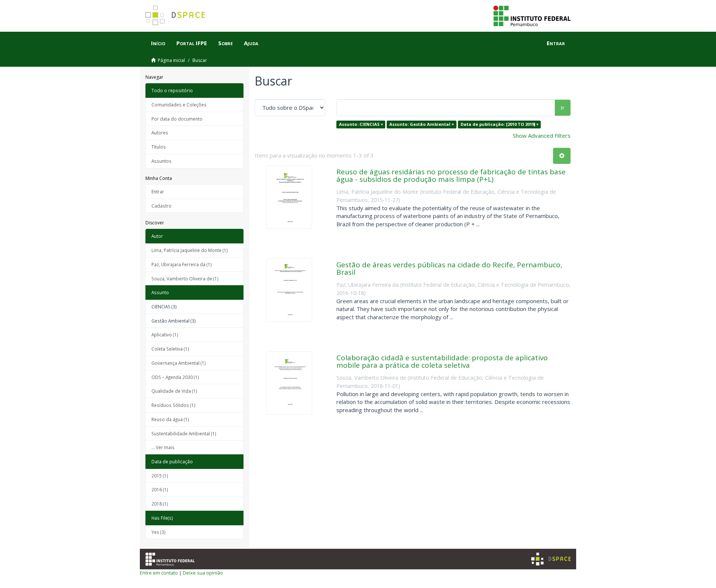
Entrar (157, 192)
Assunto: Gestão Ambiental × (421, 124)
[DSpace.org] (551, 559)
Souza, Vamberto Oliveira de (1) (185, 278)
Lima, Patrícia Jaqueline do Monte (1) (189, 250)
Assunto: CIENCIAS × (361, 124)
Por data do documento (176, 119)
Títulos (158, 147)
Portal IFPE (191, 43)
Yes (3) (158, 532)
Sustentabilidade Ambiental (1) (183, 433)
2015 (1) (159, 476)
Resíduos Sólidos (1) (173, 405)
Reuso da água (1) (170, 419)
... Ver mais (163, 447)
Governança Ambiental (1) (178, 363)
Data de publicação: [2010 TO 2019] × (499, 124)
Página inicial (171, 60)
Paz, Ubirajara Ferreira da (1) (181, 264)
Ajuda (251, 43)
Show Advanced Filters (542, 135)
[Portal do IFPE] (532, 15)
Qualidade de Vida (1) (174, 391)
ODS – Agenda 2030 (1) (175, 377)
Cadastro (161, 206)
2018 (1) (159, 504)
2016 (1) (159, 489)
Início (158, 43)
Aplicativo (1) (164, 334)
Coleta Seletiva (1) (170, 349)
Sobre (225, 43)
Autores (159, 133)
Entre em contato (159, 572)
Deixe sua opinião (203, 572)
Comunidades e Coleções (179, 105)
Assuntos (161, 161)
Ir (562, 107)
